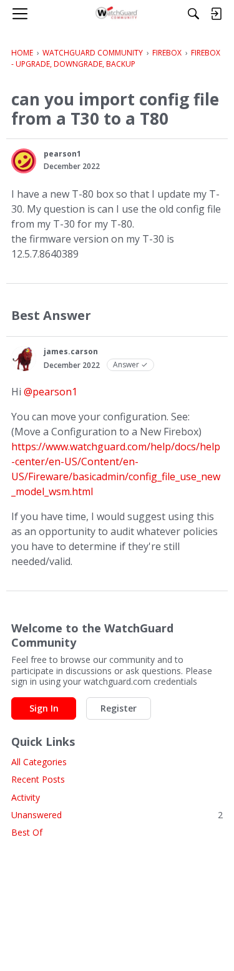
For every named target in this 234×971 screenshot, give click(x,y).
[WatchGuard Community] (117, 13)
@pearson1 (50, 392)
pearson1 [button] (62, 153)
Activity (25, 797)
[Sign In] (216, 13)
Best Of (26, 832)
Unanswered (117, 815)
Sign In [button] (44, 708)
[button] (23, 160)
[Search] (193, 13)
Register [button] (118, 708)
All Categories (39, 762)
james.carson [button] (71, 351)
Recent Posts (38, 779)
